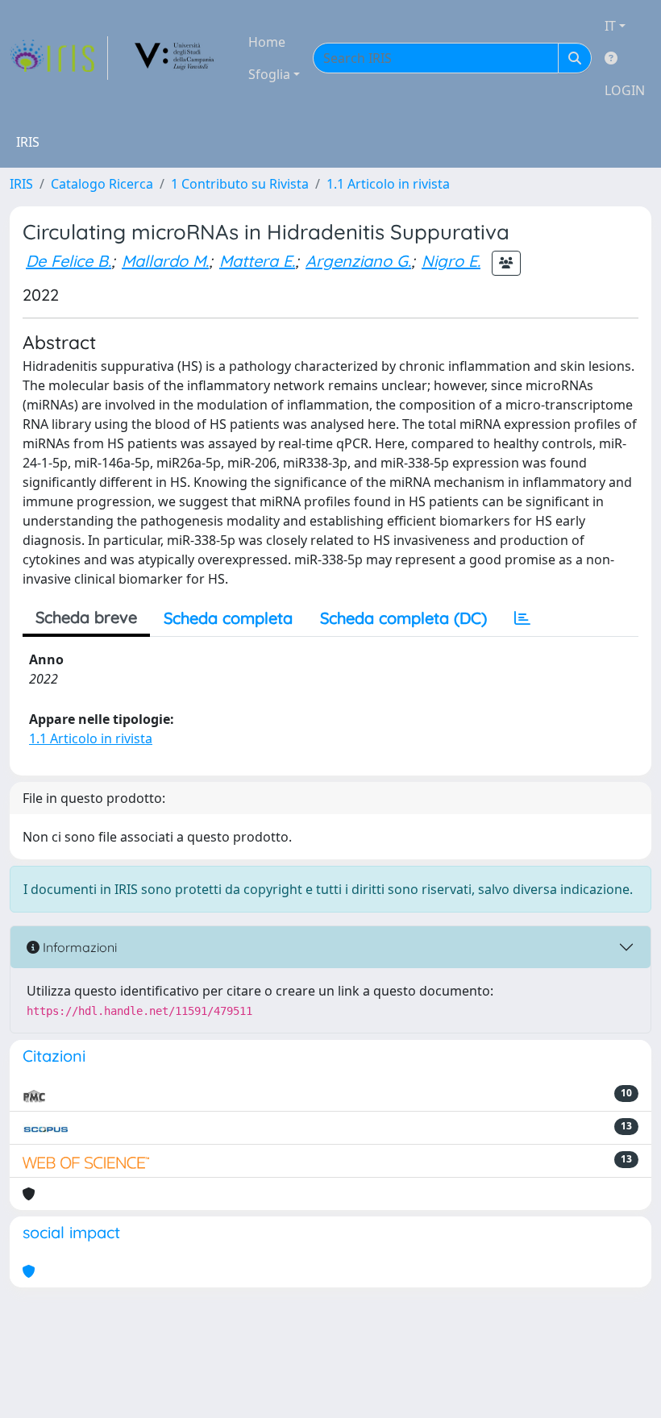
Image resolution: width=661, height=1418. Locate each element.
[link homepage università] (175, 58)
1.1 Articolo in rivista (388, 184)
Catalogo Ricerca (102, 184)
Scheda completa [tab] (228, 618)
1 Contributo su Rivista (240, 184)
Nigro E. (451, 261)
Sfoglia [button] (269, 74)
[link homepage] (59, 58)
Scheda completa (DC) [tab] (403, 618)
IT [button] (610, 26)
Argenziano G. (358, 261)
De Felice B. (68, 261)
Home (266, 42)
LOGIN (625, 90)
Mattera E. (257, 261)
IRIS (21, 184)
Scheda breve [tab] (86, 617)
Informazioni (78, 947)
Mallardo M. (165, 261)
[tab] (522, 618)
